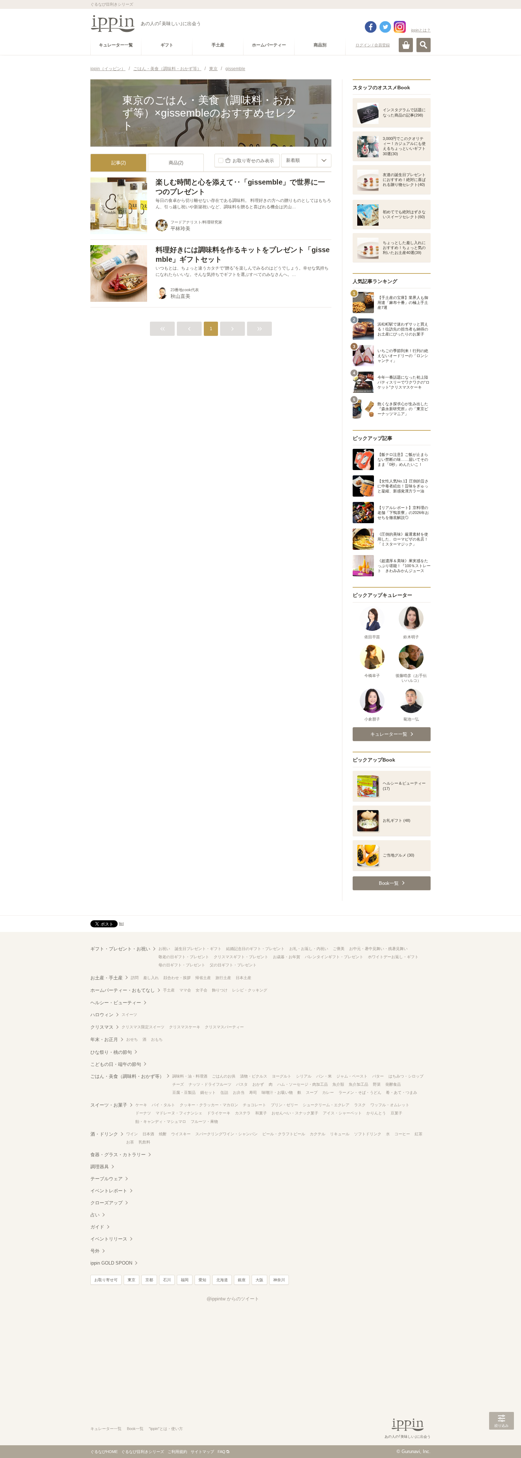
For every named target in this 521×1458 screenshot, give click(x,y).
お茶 (130, 1142)
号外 (95, 1251)
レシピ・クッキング (249, 990)
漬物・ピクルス (253, 1076)
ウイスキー (181, 1134)
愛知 (202, 1280)
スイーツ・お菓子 (108, 1105)
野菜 (377, 1084)
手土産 (169, 990)
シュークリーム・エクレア (326, 1105)
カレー (328, 1092)
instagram (400, 27)
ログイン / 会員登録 (372, 45)
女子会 (201, 990)
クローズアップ (106, 1202)
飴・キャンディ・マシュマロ (160, 1121)
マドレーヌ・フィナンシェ (179, 1113)
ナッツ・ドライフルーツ (210, 1084)
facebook (371, 27)
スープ (312, 1092)
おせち (132, 1039)
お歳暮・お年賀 (286, 957)
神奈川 (279, 1280)
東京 (131, 1280)
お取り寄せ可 (106, 1280)
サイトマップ (202, 1451)
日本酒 (148, 1134)
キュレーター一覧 (106, 1428)
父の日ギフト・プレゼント (233, 965)
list (121, 923)
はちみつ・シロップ (406, 1076)
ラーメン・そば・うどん (359, 1092)
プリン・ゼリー (284, 1105)
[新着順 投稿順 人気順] (306, 160)
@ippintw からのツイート (233, 1298)
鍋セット (208, 1092)
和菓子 (261, 1113)
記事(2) (118, 162)
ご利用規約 (177, 1451)
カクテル (317, 1134)
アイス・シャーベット (342, 1113)
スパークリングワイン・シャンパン (226, 1134)
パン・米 (324, 1076)
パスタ (242, 1084)
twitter (385, 27)
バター (378, 1076)
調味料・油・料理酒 (189, 1076)
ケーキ (141, 1105)
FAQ (221, 1451)
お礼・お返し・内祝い (308, 948)
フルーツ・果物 (204, 1121)
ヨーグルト (281, 1076)
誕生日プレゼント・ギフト (198, 948)
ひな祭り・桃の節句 (111, 1052)
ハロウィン (101, 1014)
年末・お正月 (104, 1039)
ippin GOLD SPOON (111, 1263)
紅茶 (418, 1134)
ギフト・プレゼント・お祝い (120, 948)
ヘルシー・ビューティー (115, 1002)
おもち (157, 1039)
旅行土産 (223, 978)
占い (95, 1214)
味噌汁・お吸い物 (277, 1092)
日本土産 (243, 978)
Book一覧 (135, 1428)
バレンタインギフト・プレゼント (334, 957)
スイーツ (129, 1014)
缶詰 (224, 1092)
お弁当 (239, 1092)
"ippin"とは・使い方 (166, 1428)
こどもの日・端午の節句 (115, 1064)
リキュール (339, 1134)
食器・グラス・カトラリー (118, 1154)
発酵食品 (393, 1084)
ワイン (132, 1134)
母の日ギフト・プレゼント (181, 965)
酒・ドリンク (104, 1134)
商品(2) (176, 162)
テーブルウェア (106, 1178)
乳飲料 (144, 1142)
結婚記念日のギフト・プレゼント (255, 948)
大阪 (259, 1280)
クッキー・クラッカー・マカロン (209, 1105)
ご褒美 (338, 948)
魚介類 (338, 1084)
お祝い (164, 948)
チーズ (178, 1084)
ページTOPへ (501, 1442)
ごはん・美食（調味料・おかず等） (127, 1076)
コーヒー (402, 1134)
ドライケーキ (218, 1113)
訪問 (135, 978)
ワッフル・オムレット (389, 1105)
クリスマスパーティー (224, 1027)
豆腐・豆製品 (184, 1092)
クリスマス (101, 1027)
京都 (149, 1280)
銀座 (242, 1280)
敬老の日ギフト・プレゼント (183, 957)
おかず (258, 1084)
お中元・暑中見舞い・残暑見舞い (378, 948)
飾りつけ (220, 990)
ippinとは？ (421, 30)
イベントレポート (108, 1190)
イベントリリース (108, 1239)
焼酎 (163, 1134)
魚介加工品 (358, 1084)
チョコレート (254, 1105)
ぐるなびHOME (104, 1451)
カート (406, 45)
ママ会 (185, 990)
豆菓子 (396, 1113)
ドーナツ (143, 1113)
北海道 (222, 1280)
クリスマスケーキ (184, 1027)
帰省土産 (203, 978)
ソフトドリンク (367, 1134)
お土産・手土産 (106, 978)
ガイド (97, 1227)
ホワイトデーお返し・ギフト (393, 957)
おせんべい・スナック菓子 (294, 1113)
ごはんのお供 (223, 1076)
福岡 (185, 1280)
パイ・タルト (163, 1105)
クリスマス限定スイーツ (143, 1027)
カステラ (243, 1113)
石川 (167, 1280)
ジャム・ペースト (352, 1076)
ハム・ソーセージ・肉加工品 (302, 1084)
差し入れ (151, 978)
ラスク (360, 1105)
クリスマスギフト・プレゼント (241, 957)
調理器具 (99, 1166)
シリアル (304, 1076)
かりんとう (376, 1113)
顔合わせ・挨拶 (177, 978)
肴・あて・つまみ (401, 1092)
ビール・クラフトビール (283, 1134)
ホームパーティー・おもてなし (122, 990)
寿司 (253, 1092)
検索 (423, 45)
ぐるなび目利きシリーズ (142, 1451)
